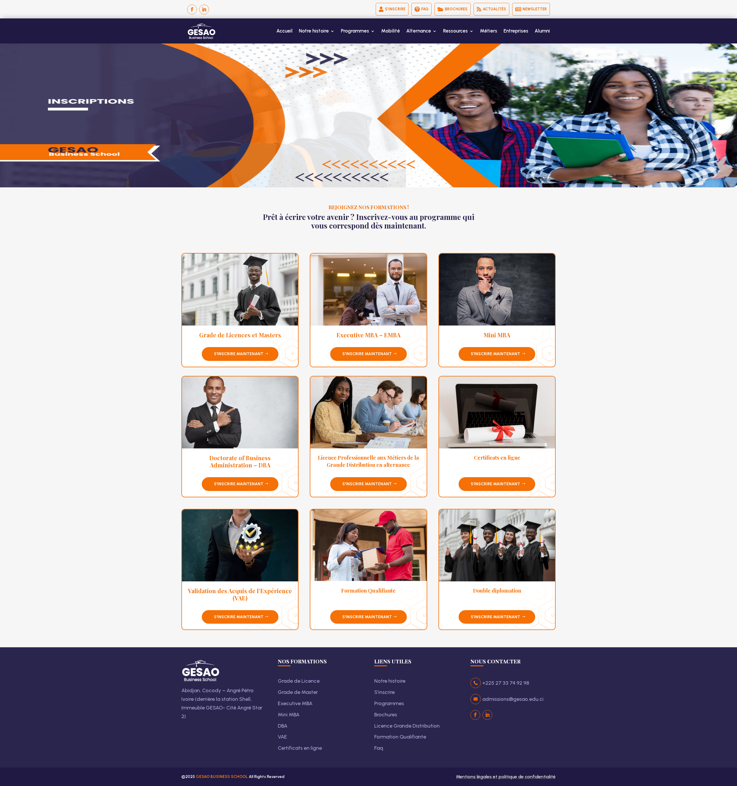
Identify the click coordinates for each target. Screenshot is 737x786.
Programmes (355, 31)
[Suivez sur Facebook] (192, 9)
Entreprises (516, 31)
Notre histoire (314, 31)
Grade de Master (298, 692)
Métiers (488, 31)
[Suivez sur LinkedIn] (204, 9)
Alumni (542, 31)
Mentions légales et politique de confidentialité (506, 776)
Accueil (284, 31)
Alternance (418, 31)
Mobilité (390, 31)
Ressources (455, 31)
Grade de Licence (299, 681)
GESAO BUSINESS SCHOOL (222, 776)
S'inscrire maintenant (238, 353)
